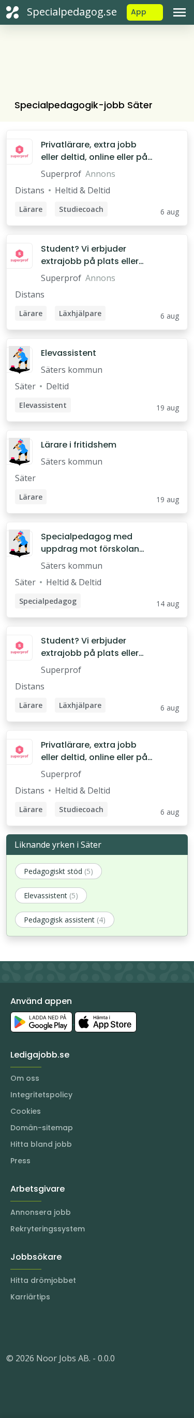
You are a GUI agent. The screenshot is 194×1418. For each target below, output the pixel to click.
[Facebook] (56, 1327)
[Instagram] (14, 1327)
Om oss (24, 1078)
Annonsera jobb (40, 1212)
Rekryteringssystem (47, 1229)
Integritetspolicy (41, 1095)
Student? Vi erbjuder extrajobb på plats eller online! (90, 255)
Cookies (25, 1111)
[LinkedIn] (35, 1327)
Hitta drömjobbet (43, 1280)
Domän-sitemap (41, 1128)
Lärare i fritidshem (78, 445)
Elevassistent (68, 353)
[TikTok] (76, 1327)
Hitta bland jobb (41, 1144)
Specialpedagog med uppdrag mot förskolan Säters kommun (90, 543)
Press (20, 1161)
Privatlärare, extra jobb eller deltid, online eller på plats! (94, 151)
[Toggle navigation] (179, 12)
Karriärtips (30, 1297)
